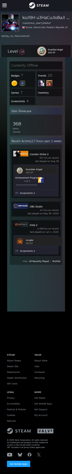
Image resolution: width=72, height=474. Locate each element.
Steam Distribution (17, 377)
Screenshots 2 (27, 193)
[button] (16, 51)
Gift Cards (12, 383)
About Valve (40, 360)
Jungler (30, 240)
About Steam (14, 360)
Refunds (11, 420)
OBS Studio (36, 206)
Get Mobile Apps (18, 463)
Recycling (39, 377)
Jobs (36, 366)
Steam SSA (12, 366)
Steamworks (13, 372)
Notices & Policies (16, 409)
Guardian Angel (34, 169)
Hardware (39, 372)
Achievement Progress (27, 177)
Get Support (40, 409)
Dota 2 (33, 224)
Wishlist (56, 261)
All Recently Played (39, 261)
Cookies (11, 415)
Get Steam (39, 397)
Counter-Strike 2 (39, 154)
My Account (41, 415)
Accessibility (13, 403)
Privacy (11, 397)
